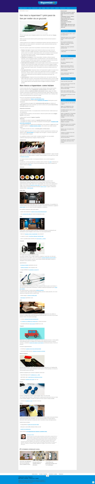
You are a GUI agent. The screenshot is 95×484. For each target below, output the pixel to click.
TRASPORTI (62, 8)
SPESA (47, 8)
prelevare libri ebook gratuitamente (31, 319)
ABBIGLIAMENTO (23, 8)
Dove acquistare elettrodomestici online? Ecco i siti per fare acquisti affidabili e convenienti (67, 43)
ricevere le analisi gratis (32, 295)
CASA (29, 8)
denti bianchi (23, 297)
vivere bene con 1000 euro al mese (35, 377)
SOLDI (43, 8)
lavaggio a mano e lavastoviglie (31, 234)
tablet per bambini (24, 267)
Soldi (27, 10)
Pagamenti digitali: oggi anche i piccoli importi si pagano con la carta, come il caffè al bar (68, 26)
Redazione (61, 474)
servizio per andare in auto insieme (36, 342)
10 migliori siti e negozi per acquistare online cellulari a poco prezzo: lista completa (68, 141)
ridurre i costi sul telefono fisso (37, 99)
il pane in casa (43, 186)
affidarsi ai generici (40, 290)
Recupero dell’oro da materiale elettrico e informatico (37, 463)
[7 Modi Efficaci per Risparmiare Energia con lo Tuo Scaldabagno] (51, 456)
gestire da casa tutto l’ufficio (33, 424)
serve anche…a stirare (41, 238)
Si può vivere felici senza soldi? (67, 81)
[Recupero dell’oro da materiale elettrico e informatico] (39, 456)
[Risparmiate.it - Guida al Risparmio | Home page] (47, 2)
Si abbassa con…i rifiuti (35, 374)
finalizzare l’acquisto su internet (39, 351)
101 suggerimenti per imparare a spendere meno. (36, 431)
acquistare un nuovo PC (34, 269)
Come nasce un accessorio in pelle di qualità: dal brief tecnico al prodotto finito (68, 14)
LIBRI (40, 8)
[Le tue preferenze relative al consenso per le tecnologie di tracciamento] (93, 482)
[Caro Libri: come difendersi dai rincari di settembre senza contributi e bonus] (26, 455)
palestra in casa (29, 400)
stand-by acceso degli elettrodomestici (38, 211)
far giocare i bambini (25, 265)
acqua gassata (30, 188)
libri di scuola (32, 323)
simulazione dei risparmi (42, 100)
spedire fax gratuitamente (26, 429)
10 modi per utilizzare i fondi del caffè (36, 236)
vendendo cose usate (30, 379)
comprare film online (27, 214)
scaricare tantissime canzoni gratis (48, 257)
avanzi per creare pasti (34, 185)
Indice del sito (34, 474)
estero (30, 164)
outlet (50, 161)
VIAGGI (68, 8)
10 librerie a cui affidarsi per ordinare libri (29, 321)
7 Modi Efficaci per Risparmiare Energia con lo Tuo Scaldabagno (51, 463)
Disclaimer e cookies (53, 474)
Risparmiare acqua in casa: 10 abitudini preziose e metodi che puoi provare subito (68, 38)
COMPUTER (34, 8)
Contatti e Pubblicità (43, 474)
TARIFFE (57, 8)
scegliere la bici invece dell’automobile (33, 348)
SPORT (52, 8)
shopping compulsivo (25, 156)
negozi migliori (22, 207)
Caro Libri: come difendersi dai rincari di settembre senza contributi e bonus (25, 463)
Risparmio (22, 10)
